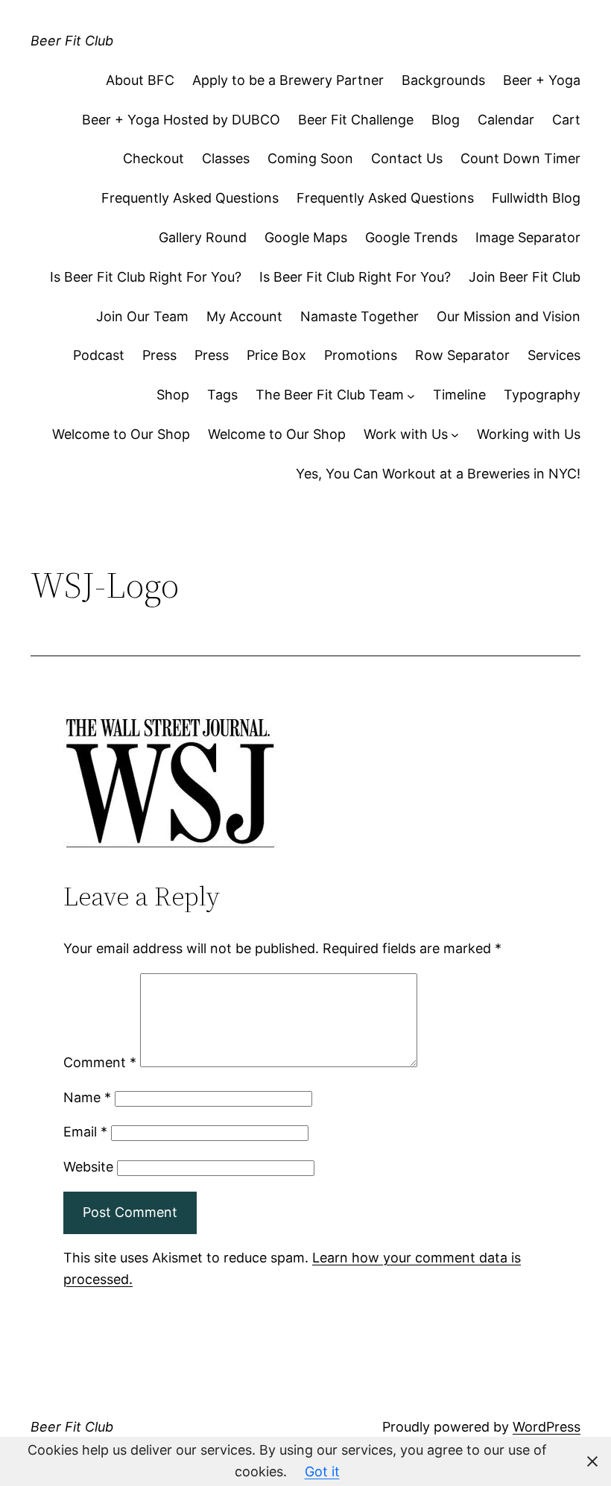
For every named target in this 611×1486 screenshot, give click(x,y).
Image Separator (527, 237)
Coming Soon (310, 158)
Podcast (98, 355)
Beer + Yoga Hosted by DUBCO (181, 119)
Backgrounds (443, 80)
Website (88, 1166)
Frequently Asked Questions (190, 198)
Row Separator (462, 355)
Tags (222, 394)
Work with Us (406, 434)
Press (159, 355)
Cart (566, 119)
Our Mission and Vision (508, 316)
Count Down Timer (520, 158)
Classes (226, 158)
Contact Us (407, 158)
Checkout (153, 158)
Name (87, 1097)
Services (554, 355)
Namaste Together (359, 316)
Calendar (506, 119)
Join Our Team (142, 316)
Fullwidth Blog (536, 198)
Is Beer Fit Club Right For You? (145, 277)
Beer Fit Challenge (356, 119)
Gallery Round (203, 237)
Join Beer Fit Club (524, 277)
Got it (322, 1471)
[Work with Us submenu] (455, 435)
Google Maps (306, 237)
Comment (99, 1062)
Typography (542, 394)
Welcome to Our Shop (121, 434)
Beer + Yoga (541, 80)
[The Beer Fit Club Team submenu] (411, 395)
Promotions (360, 355)
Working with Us (528, 434)
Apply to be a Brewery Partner (288, 80)
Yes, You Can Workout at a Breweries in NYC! (438, 473)
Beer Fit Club (72, 40)
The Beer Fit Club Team (330, 394)
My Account (244, 316)
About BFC (140, 80)
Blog (445, 119)
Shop (172, 394)
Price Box (276, 355)
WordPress (546, 1427)
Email (85, 1131)
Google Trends (411, 237)
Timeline (459, 394)
